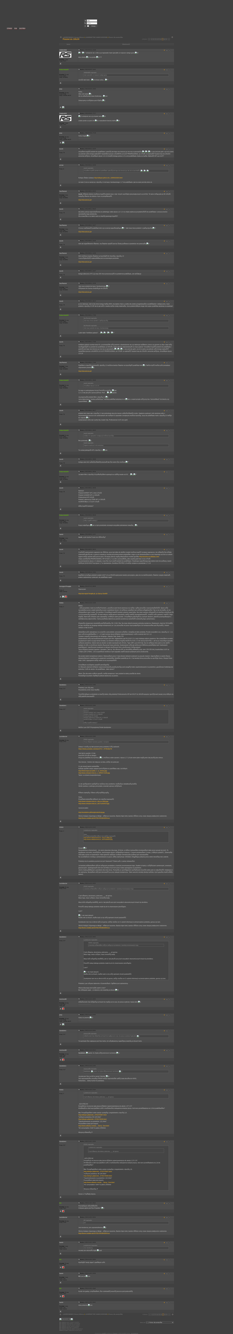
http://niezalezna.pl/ (85, 200)
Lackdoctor (63, 736)
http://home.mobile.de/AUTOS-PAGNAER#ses (94, 818)
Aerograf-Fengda (65, 586)
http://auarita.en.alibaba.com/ (149, 556)
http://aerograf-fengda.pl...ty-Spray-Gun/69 (92, 593)
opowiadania (134, 1333)
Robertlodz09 (64, 69)
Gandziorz (62, 685)
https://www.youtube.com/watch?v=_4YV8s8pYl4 (95, 749)
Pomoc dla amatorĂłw (116, 37)
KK (60, 1203)
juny (60, 89)
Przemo (115, 1333)
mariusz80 (63, 999)
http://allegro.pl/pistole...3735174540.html (92, 1119)
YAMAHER (63, 50)
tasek (61, 149)
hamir (61, 534)
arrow (61, 165)
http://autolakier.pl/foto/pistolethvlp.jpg (91, 812)
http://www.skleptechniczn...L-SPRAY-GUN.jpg (94, 773)
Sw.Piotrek (63, 191)
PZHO (61, 603)
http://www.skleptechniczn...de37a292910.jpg (93, 803)
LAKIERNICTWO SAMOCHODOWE (96, 37)
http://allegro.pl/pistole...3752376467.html (92, 1115)
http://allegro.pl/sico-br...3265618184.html (108, 178)
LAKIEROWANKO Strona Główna (73, 37)
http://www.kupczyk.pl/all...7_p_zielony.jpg (92, 771)
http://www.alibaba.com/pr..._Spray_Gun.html (93, 1126)
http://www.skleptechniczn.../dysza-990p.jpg (93, 801)
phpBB (104, 1333)
